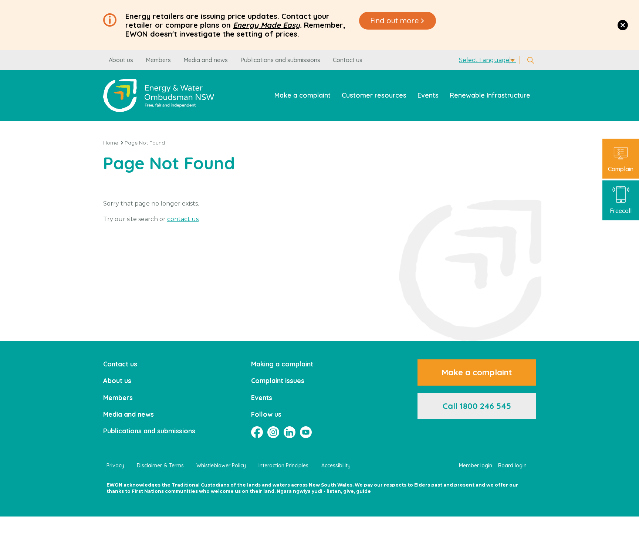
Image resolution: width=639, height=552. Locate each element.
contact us (183, 219)
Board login (512, 465)
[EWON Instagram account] (273, 432)
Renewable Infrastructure (490, 95)
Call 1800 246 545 (477, 406)
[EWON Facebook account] (257, 432)
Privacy (115, 465)
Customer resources (374, 95)
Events (428, 95)
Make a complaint (302, 95)
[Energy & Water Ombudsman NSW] (158, 95)
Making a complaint (282, 364)
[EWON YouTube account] (306, 432)
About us (121, 60)
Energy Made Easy (266, 25)
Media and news (205, 60)
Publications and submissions (280, 60)
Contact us (347, 60)
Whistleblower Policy (221, 465)
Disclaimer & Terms (160, 465)
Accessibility (336, 465)
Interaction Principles (283, 465)
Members (158, 60)
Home (110, 142)
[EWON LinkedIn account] (289, 432)
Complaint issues (277, 380)
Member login (475, 465)
